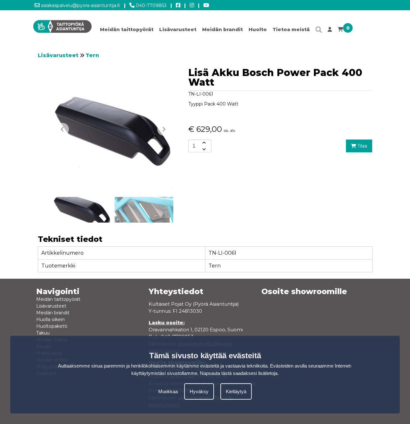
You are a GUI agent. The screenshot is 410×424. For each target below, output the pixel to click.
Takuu (43, 333)
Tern (92, 55)
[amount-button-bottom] (203, 149)
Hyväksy (199, 391)
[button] (163, 129)
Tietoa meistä (291, 29)
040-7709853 (151, 5)
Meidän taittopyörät (126, 29)
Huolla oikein (50, 319)
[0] (340, 31)
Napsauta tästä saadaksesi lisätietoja (238, 373)
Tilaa (361, 146)
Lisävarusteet (177, 29)
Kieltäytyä (236, 391)
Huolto (258, 29)
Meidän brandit (222, 29)
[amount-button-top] (203, 143)
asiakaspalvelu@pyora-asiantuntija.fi (80, 5)
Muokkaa (168, 391)
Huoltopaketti (51, 326)
